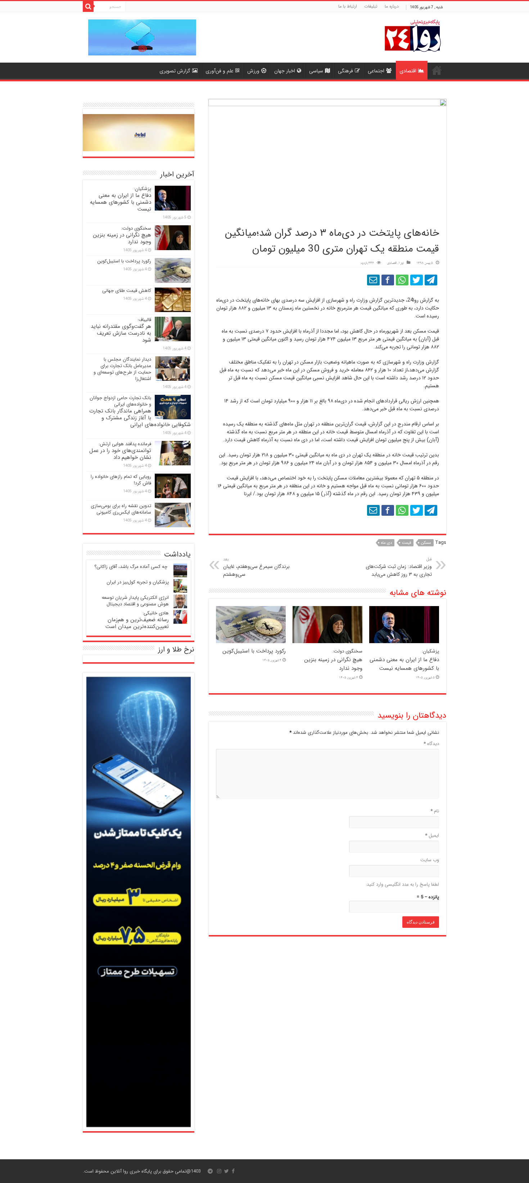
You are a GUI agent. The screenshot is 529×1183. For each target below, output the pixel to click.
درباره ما (392, 6)
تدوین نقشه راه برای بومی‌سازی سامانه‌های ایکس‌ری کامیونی (121, 509)
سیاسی (316, 71)
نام (434, 811)
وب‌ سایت (429, 860)
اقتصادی (407, 71)
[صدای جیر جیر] (416, 280)
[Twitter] (226, 1171)
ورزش (253, 71)
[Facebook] (233, 1171)
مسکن (426, 543)
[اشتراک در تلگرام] (431, 280)
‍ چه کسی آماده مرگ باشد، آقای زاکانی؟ (131, 566)
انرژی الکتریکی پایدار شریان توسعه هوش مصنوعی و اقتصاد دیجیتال (135, 601)
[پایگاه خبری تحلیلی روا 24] (413, 35)
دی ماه (386, 543)
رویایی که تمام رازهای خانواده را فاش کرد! (121, 480)
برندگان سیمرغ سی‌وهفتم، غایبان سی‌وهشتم (256, 567)
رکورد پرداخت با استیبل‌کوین (254, 651)
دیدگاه (431, 744)
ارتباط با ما (347, 6)
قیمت (406, 543)
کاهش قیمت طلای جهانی (126, 290)
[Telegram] (210, 1171)
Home (437, 70)
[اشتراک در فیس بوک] (387, 280)
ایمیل (432, 835)
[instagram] (219, 1171)
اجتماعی (376, 71)
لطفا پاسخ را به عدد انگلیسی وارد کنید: (402, 884)
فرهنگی (345, 71)
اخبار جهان (284, 71)
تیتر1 (401, 263)
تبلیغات (370, 6)
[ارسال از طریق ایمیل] (373, 280)
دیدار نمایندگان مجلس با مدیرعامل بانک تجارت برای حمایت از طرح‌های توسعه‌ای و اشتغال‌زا (122, 369)
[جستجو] (88, 6)
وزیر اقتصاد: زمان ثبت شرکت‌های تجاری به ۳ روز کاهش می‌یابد (399, 567)
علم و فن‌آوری (219, 71)
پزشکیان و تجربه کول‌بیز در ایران (138, 582)
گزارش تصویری (174, 71)
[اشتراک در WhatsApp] (402, 280)
